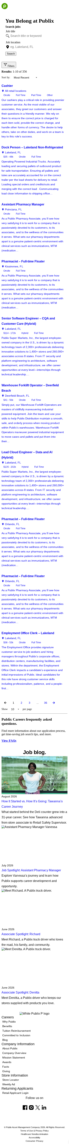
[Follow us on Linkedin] (44, 1107)
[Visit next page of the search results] (54, 703)
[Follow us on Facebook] (25, 1107)
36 (45, 702)
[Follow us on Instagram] (31, 1107)
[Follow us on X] (37, 1107)
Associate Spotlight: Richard (21, 934)
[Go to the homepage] (5, 6)
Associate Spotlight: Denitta (20, 992)
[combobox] (37, 36)
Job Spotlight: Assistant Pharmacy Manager (32, 870)
